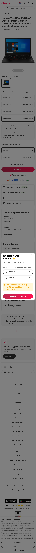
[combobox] (18, 271)
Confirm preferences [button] (18, 296)
